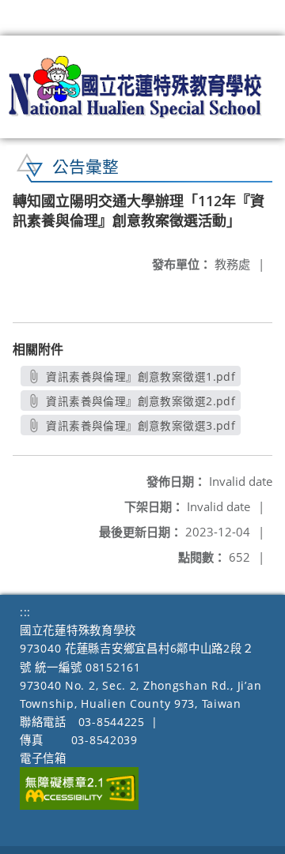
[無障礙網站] (79, 805)
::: (25, 611)
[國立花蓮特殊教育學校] (136, 87)
